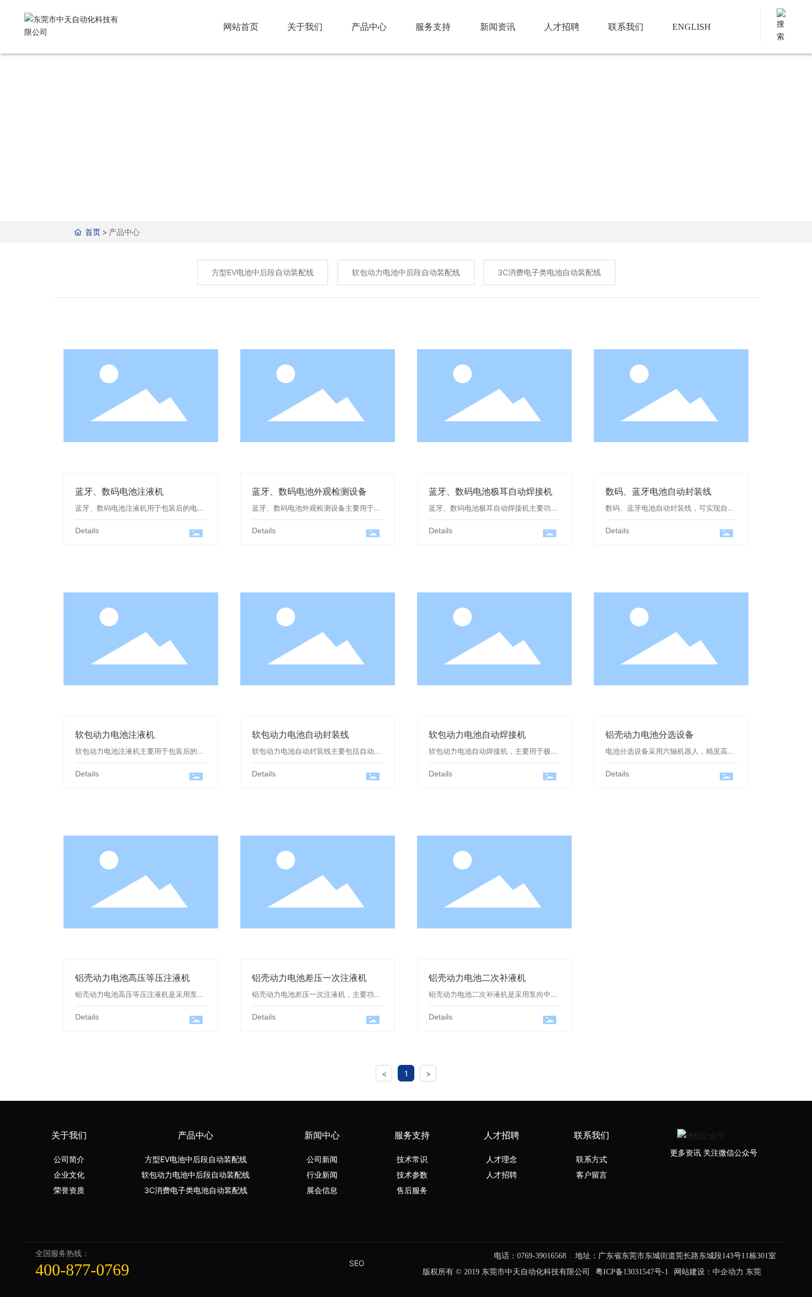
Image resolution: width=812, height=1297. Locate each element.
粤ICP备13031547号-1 (631, 1272)
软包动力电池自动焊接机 (477, 734)
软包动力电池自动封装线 (300, 734)
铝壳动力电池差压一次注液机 (309, 977)
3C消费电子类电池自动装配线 (549, 272)
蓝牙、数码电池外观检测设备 (309, 491)
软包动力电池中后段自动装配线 (406, 272)
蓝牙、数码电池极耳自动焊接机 (490, 491)
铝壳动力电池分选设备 (671, 640)
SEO (357, 1263)
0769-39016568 (541, 1256)
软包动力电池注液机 (141, 640)
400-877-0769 (82, 1270)
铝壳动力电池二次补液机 (477, 977)
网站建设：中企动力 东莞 (717, 1271)
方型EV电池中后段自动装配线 (263, 272)
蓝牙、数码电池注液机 (141, 397)
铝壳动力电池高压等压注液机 (132, 977)
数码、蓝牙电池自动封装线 (658, 491)
